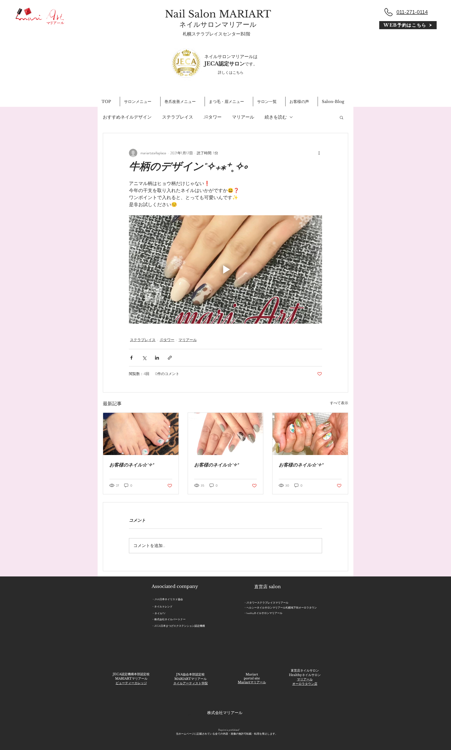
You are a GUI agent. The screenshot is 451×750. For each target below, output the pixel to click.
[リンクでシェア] (169, 357)
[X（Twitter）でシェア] (144, 357)
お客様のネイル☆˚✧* (131, 466)
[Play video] (225, 269)
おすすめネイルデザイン (127, 117)
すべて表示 (339, 402)
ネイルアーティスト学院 (190, 683)
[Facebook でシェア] (131, 357)
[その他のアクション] (319, 153)
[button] (341, 117)
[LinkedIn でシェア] (157, 357)
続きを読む (276, 117)
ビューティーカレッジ (131, 683)
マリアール (243, 117)
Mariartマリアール (252, 682)
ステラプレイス (177, 117)
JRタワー (213, 117)
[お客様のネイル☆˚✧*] (141, 434)
